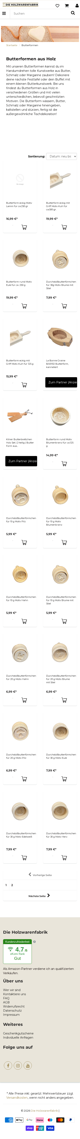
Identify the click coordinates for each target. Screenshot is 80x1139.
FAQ (6, 998)
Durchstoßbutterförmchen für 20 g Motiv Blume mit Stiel (61, 679)
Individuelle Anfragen (18, 1037)
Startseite (11, 45)
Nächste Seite (37, 896)
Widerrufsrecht (14, 1006)
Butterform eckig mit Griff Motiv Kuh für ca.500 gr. (58, 206)
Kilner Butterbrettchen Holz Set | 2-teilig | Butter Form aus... (20, 442)
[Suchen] (73, 12)
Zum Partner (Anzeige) (62, 382)
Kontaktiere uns (14, 994)
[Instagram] (18, 1065)
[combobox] (44, 13)
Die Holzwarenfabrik (44, 1110)
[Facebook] (8, 1065)
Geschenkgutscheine (18, 1033)
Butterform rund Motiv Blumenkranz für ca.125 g (59, 442)
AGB (6, 1002)
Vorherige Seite (42, 875)
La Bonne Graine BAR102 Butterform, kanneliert (57, 364)
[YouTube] (28, 1065)
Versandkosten (17, 1097)
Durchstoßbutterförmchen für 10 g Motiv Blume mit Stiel (61, 600)
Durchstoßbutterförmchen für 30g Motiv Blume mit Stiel (61, 285)
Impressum (11, 1015)
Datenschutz (12, 1010)
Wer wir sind (12, 990)
